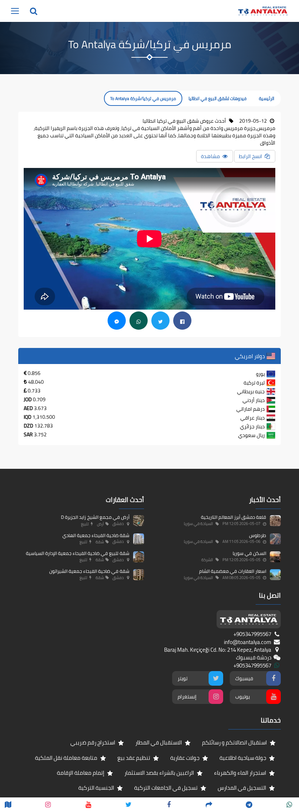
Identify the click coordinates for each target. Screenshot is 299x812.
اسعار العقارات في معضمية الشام (232, 571)
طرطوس (257, 535)
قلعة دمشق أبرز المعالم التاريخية (233, 517)
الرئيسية (266, 98)
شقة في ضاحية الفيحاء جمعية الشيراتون (89, 571)
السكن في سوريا (249, 553)
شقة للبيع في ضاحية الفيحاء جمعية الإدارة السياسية (77, 553)
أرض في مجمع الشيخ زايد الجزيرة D (95, 517)
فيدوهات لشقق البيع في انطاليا (217, 98)
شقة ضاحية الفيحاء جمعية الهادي (95, 535)
